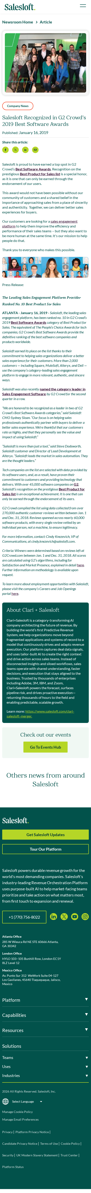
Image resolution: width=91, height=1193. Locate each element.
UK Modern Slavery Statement (37, 1155)
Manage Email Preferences (20, 1119)
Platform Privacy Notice (32, 1132)
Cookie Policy (70, 1143)
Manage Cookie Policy (17, 1112)
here (80, 565)
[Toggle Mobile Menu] (83, 5)
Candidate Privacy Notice (19, 1143)
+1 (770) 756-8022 (24, 917)
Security (7, 1155)
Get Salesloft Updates (46, 834)
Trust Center (69, 1155)
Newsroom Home (17, 22)
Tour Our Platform (45, 849)
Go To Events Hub (45, 747)
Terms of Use (49, 1143)
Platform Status (13, 1167)
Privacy (7, 1132)
